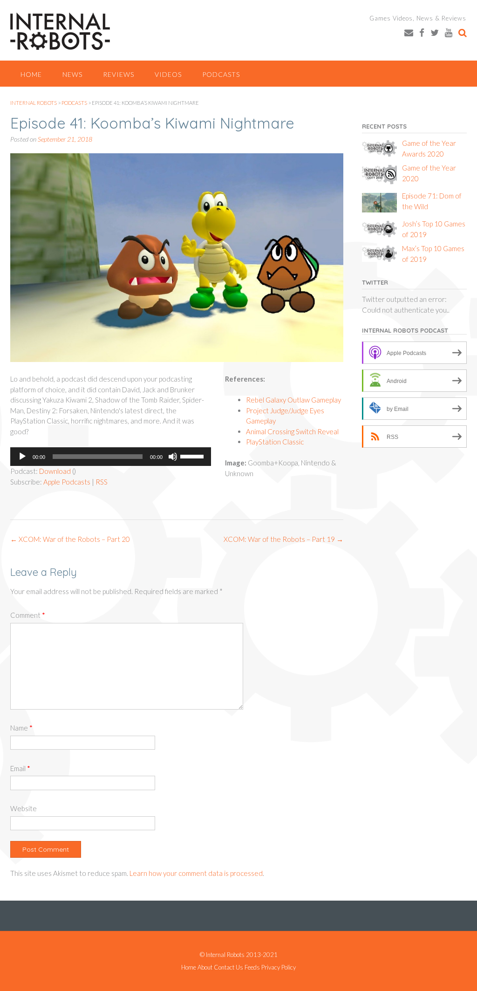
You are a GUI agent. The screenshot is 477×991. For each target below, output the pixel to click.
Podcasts (221, 74)
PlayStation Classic (275, 441)
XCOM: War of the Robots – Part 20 (70, 539)
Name (21, 728)
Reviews (118, 74)
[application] (110, 456)
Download (55, 471)
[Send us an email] (408, 32)
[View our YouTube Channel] (448, 32)
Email (20, 768)
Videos (168, 74)
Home (31, 74)
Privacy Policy (278, 967)
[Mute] (172, 456)
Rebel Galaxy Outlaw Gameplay (293, 400)
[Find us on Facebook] (421, 32)
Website (23, 808)
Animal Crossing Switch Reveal (292, 431)
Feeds (252, 967)
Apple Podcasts (66, 482)
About (205, 967)
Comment (27, 615)
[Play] (22, 456)
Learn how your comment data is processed (196, 873)
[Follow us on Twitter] (434, 32)
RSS (101, 482)
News (72, 74)
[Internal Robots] (60, 31)
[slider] (193, 455)
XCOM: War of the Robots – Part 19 (283, 539)
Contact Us (228, 967)
